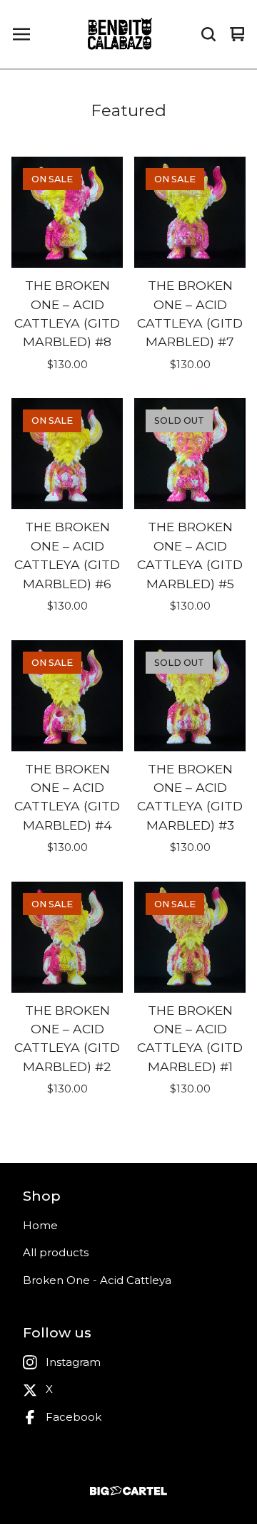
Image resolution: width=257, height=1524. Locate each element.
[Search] (208, 34)
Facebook (73, 1417)
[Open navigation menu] (21, 34)
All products (56, 1252)
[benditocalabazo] (121, 34)
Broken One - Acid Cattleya (97, 1280)
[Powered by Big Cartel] (128, 1491)
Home (40, 1225)
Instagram (73, 1362)
